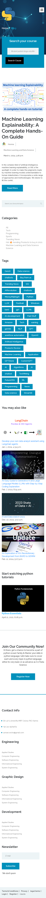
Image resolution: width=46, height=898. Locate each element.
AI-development (12, 316)
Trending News (13, 239)
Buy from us (25, 277)
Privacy (24, 891)
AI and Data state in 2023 (13, 517)
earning (34, 322)
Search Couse (14, 60)
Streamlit (28, 393)
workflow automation (14, 335)
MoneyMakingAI (12, 297)
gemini (8, 329)
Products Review (12, 348)
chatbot (8, 374)
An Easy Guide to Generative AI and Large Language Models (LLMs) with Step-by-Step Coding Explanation (22, 484)
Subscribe (10, 866)
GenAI (7, 271)
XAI (27, 284)
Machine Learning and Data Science (19, 150)
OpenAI (34, 335)
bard (7, 309)
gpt (17, 309)
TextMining (24, 374)
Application (33, 354)
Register (13, 894)
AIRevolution (11, 290)
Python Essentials (11, 613)
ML (23, 380)
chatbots (9, 277)
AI (6, 367)
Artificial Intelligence (14, 341)
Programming (12, 233)
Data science (24, 271)
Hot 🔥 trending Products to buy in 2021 (24, 242)
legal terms (35, 891)
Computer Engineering (10, 756)
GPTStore (9, 361)
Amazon (9, 322)
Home (5, 28)
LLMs (29, 309)
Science (9, 248)
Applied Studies (8, 752)
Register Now (23, 676)
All (7, 227)
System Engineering (9, 768)
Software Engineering (10, 760)
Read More (12, 188)
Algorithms (19, 367)
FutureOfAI (10, 380)
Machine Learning (13, 354)
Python (30, 297)
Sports (9, 236)
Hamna (11, 144)
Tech (8, 230)
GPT (31, 329)
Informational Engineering (12, 764)
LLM (7, 303)
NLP (20, 329)
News (27, 386)
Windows (35, 303)
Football (20, 303)
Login (4, 894)
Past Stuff (31, 316)
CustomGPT (27, 361)
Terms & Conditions (10, 891)
